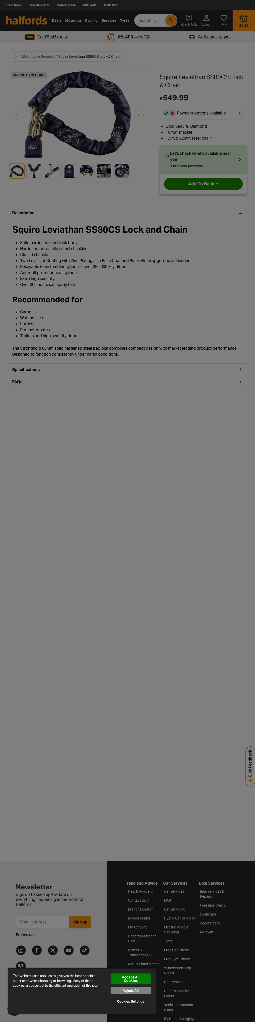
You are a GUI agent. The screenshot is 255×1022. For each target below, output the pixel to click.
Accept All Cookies (130, 979)
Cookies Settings (130, 1001)
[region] (82, 991)
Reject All (131, 990)
